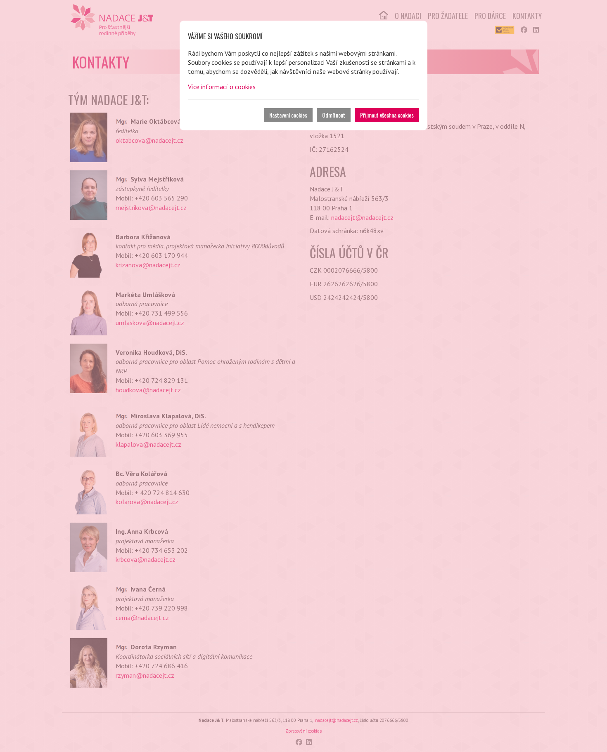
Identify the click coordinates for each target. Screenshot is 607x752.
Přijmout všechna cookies (387, 115)
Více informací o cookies (222, 87)
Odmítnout (333, 115)
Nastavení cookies (288, 115)
